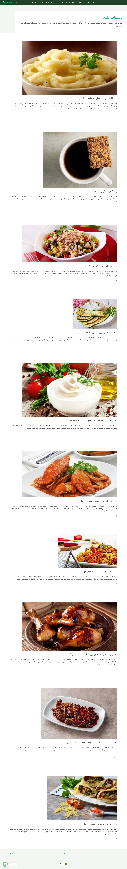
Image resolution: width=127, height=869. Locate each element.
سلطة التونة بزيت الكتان (103, 266)
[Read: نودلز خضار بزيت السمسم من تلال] (87, 551)
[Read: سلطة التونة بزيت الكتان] (69, 243)
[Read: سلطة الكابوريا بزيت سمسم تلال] (69, 474)
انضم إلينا (34, 2)
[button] (16, 2)
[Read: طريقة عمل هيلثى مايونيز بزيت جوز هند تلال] (69, 390)
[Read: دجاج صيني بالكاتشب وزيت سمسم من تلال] (79, 713)
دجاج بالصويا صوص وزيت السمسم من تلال (92, 654)
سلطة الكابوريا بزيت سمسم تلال (97, 501)
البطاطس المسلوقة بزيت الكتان (98, 98)
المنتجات (79, 2)
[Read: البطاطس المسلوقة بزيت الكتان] (69, 68)
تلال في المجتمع (50, 2)
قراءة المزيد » (113, 113)
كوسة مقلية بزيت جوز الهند (101, 332)
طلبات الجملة (70, 2)
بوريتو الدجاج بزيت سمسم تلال (99, 824)
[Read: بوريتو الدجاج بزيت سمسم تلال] (82, 798)
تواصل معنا (41, 2)
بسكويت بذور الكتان (105, 191)
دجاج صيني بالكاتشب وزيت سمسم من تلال (92, 743)
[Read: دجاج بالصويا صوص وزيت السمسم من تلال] (69, 627)
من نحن (87, 2)
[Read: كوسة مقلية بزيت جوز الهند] (95, 314)
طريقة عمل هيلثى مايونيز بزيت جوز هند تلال (92, 421)
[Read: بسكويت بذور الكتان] (80, 160)
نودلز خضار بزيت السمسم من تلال (97, 572)
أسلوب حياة (61, 2)
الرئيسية (93, 2)
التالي (10, 854)
